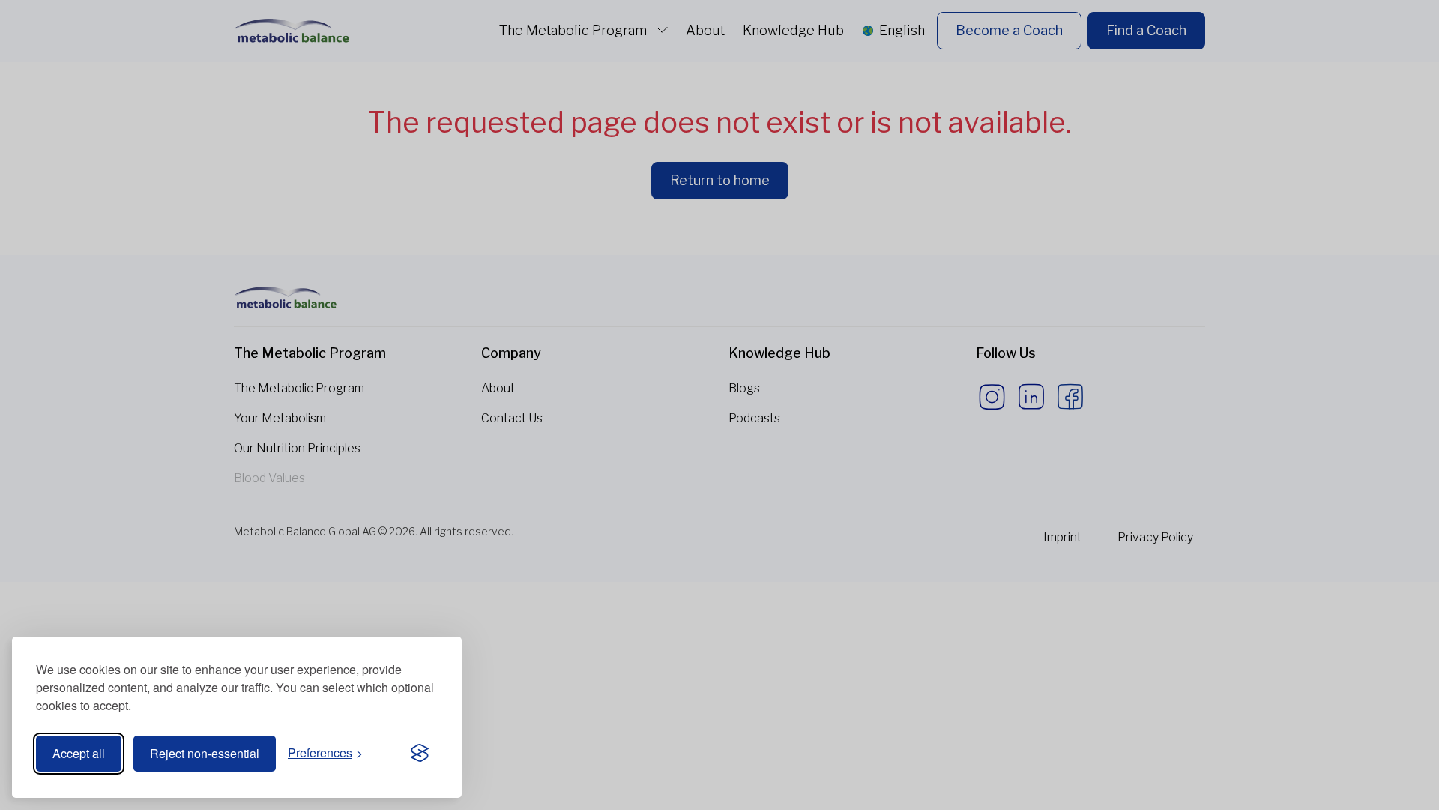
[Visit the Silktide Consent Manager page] (420, 754)
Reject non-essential (204, 753)
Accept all (78, 753)
